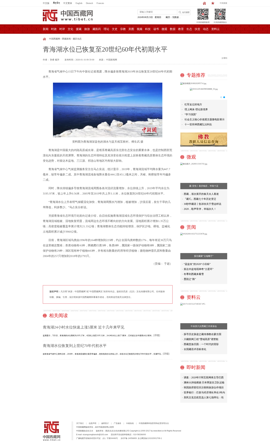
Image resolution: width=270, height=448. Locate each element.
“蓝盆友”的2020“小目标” (197, 264)
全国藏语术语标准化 (195, 349)
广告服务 (117, 423)
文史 (115, 29)
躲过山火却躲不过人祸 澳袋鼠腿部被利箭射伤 (204, 399)
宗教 (123, 29)
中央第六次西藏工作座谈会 (204, 326)
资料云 (215, 29)
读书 (156, 29)
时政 (54, 29)
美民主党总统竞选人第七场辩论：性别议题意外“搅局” (204, 394)
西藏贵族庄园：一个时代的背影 (201, 344)
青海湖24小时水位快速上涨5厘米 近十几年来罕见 (83, 327)
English (79, 3)
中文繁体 (67, 3)
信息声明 (92, 423)
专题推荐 (196, 75)
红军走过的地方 (193, 104)
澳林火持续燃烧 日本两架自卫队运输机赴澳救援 (204, 379)
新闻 (45, 29)
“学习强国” (191, 114)
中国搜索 (223, 3)
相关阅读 (58, 315)
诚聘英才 (105, 423)
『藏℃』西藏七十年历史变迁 (200, 199)
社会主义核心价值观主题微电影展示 (205, 119)
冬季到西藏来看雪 (194, 274)
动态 (206, 29)
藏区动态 (77, 39)
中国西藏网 (54, 39)
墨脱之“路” (190, 279)
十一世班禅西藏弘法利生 (198, 124)
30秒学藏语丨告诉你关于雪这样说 (202, 204)
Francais (100, 3)
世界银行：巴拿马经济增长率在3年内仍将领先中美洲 (204, 389)
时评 (62, 29)
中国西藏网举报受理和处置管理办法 (154, 423)
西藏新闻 (66, 39)
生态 (189, 29)
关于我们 (80, 423)
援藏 (79, 29)
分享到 (224, 58)
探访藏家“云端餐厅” (203, 256)
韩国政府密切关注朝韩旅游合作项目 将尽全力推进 (204, 384)
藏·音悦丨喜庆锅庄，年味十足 (203, 186)
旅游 (87, 29)
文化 (70, 29)
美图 (131, 29)
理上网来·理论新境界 (196, 109)
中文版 (46, 3)
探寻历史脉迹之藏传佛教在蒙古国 (202, 334)
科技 (148, 29)
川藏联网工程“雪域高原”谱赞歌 (201, 339)
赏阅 (191, 227)
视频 (139, 29)
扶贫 (197, 29)
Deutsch (89, 3)
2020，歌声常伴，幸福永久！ (200, 209)
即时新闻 (196, 367)
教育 (181, 29)
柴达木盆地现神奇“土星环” (198, 269)
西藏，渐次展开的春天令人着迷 (201, 194)
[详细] (156, 335)
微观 (164, 29)
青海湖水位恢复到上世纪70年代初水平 (75, 346)
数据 (172, 29)
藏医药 (96, 29)
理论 (106, 29)
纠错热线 (130, 423)
